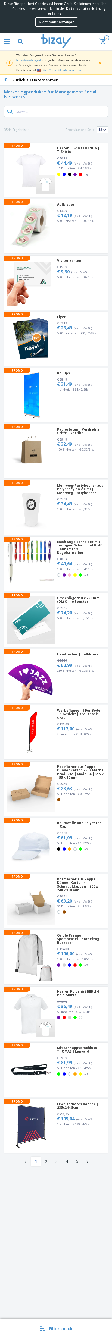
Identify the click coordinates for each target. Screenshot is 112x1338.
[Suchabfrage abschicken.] (10, 111)
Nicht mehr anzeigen (56, 22)
